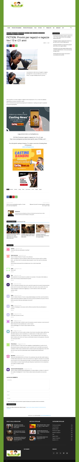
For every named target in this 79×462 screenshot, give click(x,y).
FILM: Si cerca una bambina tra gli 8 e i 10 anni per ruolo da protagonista (16, 205)
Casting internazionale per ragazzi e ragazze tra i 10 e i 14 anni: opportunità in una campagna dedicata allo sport (62, 37)
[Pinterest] (13, 45)
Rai (53, 27)
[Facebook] (8, 45)
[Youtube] (67, 453)
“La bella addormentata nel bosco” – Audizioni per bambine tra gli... (43, 432)
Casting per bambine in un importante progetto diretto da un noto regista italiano (42, 235)
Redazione (9, 42)
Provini (33, 189)
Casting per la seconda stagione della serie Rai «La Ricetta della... (19, 426)
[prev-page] (7, 240)
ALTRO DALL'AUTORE (21, 221)
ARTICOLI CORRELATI (11, 221)
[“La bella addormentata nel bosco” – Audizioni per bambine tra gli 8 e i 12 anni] (33, 432)
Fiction (40, 27)
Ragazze (36, 189)
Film (35, 27)
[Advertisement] (50, 4)
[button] (70, 28)
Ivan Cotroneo (28, 189)
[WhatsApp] (16, 45)
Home (8, 27)
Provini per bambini (16, 27)
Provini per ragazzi (28, 27)
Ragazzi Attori (15, 34)
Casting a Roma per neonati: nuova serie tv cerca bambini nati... (19, 432)
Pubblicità (48, 27)
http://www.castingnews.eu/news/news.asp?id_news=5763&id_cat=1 (28, 139)
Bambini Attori (12, 31)
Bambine (11, 189)
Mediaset (58, 27)
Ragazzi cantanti (21, 34)
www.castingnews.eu (28, 147)
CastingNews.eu (34, 134)
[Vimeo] (63, 453)
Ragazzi (40, 189)
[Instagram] (57, 453)
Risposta (12, 251)
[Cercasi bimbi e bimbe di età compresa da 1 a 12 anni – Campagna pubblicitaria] (33, 438)
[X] (10, 45)
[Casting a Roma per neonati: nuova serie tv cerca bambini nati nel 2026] (10, 432)
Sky (63, 27)
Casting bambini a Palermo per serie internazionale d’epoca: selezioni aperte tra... (20, 438)
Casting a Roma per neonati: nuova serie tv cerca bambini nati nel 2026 (61, 54)
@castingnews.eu (46, 415)
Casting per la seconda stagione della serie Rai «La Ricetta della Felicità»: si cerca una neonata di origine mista (62, 50)
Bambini (15, 189)
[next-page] (9, 240)
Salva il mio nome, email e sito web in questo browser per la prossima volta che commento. (26, 401)
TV (43, 27)
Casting (19, 189)
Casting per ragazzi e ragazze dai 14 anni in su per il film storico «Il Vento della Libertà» (28, 235)
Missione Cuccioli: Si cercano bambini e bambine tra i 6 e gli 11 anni (39, 205)
